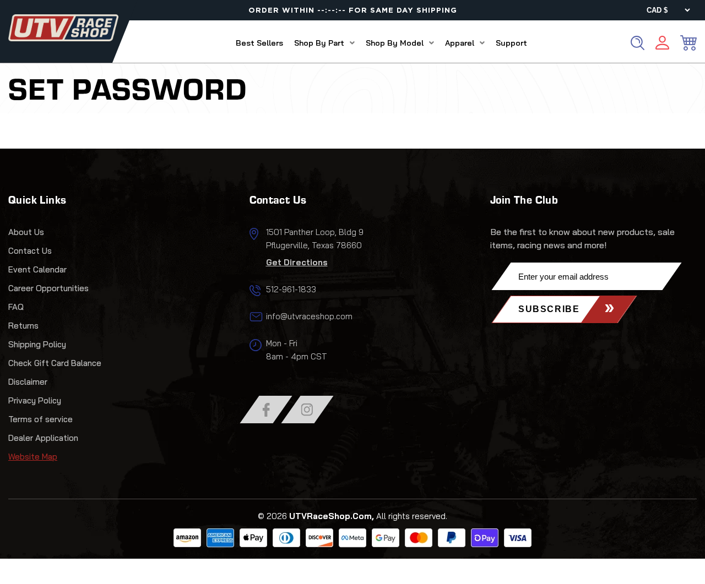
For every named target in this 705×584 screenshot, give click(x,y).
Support (511, 43)
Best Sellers (259, 43)
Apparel (459, 43)
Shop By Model (395, 43)
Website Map (32, 456)
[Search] (637, 43)
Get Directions (297, 262)
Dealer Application (43, 438)
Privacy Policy (34, 400)
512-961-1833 (291, 289)
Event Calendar (37, 269)
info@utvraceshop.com (309, 316)
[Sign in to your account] (662, 44)
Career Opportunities (48, 288)
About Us (26, 232)
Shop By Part (319, 43)
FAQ (16, 307)
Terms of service (40, 419)
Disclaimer (27, 381)
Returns (23, 325)
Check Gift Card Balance (54, 363)
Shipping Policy (37, 344)
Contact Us (30, 250)
